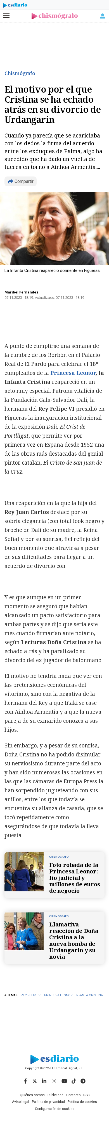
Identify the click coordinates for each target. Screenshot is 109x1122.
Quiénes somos (32, 1095)
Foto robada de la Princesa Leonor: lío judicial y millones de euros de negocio (74, 877)
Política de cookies (82, 1102)
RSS (86, 1095)
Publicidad (55, 1095)
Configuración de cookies (54, 1109)
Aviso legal (20, 1102)
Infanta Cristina (89, 995)
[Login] (102, 16)
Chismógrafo (19, 73)
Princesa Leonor (58, 995)
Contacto (73, 1095)
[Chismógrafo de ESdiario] (55, 16)
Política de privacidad (48, 1102)
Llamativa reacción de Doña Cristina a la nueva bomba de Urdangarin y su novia (73, 940)
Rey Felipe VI (31, 995)
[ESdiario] (15, 6)
